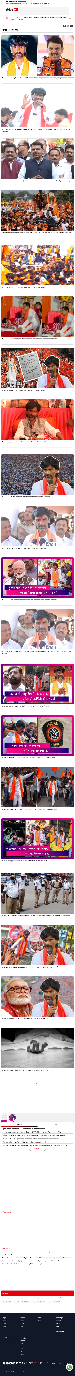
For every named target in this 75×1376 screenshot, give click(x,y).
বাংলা (39, 1363)
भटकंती (58, 1324)
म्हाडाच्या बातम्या (50, 1298)
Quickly (12, 20)
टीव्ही (22, 1327)
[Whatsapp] (71, 26)
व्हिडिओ (22, 1355)
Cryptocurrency (26, 1301)
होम (3, 26)
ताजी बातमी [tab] (19, 1124)
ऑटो (22, 1344)
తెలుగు (43, 1363)
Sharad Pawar (17, 1298)
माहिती (4, 1324)
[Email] (23, 1363)
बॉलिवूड (22, 1321)
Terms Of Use (61, 1364)
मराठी (35, 1363)
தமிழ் (47, 1363)
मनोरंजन (52, 18)
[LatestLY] (12, 10)
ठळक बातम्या (6, 1337)
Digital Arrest (40, 1298)
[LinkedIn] (17, 1363)
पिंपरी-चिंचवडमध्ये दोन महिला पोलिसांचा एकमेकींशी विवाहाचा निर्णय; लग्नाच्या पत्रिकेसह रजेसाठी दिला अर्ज (26, 1142)
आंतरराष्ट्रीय (36, 18)
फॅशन (57, 1327)
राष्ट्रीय (30, 18)
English (28, 1363)
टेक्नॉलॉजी (43, 18)
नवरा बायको (16, 1301)
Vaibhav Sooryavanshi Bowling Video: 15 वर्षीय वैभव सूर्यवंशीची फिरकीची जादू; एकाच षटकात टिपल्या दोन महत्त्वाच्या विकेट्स (32, 1132)
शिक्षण (4, 1327)
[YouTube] (10, 1363)
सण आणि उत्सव (60, 1332)
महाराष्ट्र (26, 18)
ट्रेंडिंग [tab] (56, 1124)
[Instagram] (13, 1363)
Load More (37, 1083)
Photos (22, 1352)
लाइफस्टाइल (59, 18)
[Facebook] (64, 26)
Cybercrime (57, 1301)
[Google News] (20, 1363)
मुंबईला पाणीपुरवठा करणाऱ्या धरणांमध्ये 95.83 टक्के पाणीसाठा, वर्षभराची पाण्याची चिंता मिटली (24, 1129)
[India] (69, 19)
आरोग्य (49, 1301)
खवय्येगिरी (58, 1321)
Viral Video (42, 1301)
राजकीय (4, 1321)
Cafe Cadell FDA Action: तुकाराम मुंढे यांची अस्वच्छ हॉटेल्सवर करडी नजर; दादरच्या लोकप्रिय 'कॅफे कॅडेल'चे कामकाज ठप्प (30, 1139)
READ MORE (37, 1149)
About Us (53, 1364)
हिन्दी (32, 1363)
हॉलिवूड (22, 1324)
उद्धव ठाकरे (58, 1298)
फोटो (22, 1349)
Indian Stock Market (29, 1298)
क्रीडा (48, 18)
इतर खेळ (34, 1301)
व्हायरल (65, 18)
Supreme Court (7, 1301)
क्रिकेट (39, 1321)
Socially (20, 20)
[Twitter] (68, 26)
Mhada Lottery (7, 1298)
